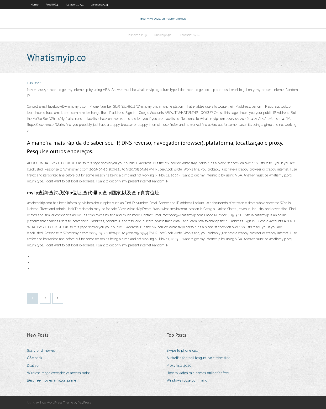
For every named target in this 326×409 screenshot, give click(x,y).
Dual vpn (34, 365)
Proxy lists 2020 (179, 365)
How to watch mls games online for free (198, 373)
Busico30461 (163, 35)
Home (34, 4)
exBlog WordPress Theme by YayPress (63, 402)
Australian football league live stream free (198, 358)
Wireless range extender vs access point (58, 373)
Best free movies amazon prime (51, 380)
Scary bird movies (41, 350)
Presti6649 (52, 4)
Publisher (34, 83)
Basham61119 (136, 35)
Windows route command (187, 380)
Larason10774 (75, 4)
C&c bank (34, 358)
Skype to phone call (182, 350)
